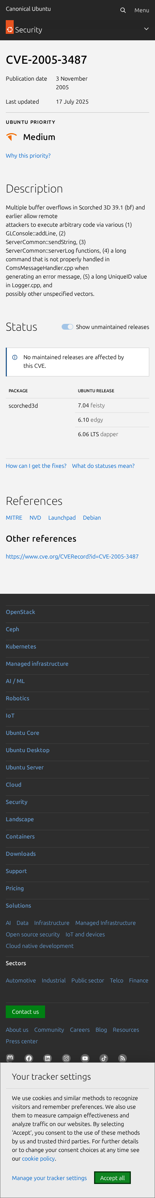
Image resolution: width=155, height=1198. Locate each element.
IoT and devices (85, 934)
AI (8, 922)
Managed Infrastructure (105, 922)
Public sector (87, 980)
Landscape (20, 819)
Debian (92, 517)
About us (17, 1029)
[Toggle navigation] (146, 28)
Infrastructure (52, 922)
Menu (141, 10)
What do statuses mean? (103, 465)
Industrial (54, 980)
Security (16, 802)
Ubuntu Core (22, 732)
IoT (10, 715)
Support (16, 871)
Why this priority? (28, 155)
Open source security (33, 934)
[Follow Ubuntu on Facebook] (30, 1060)
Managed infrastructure (37, 663)
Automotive (21, 980)
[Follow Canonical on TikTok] (105, 1060)
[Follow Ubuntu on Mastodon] (11, 1060)
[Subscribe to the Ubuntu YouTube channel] (86, 1060)
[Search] (123, 10)
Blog (101, 1029)
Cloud (13, 784)
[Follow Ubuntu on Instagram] (68, 1060)
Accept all (112, 1178)
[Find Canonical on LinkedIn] (49, 1060)
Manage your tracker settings (49, 1178)
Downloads (21, 853)
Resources (126, 1029)
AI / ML (15, 681)
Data (22, 922)
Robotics (17, 698)
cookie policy (38, 1158)
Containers (20, 836)
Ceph (12, 629)
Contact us (25, 1011)
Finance (139, 980)
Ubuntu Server (25, 767)
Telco (116, 980)
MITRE (14, 517)
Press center (22, 1041)
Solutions (18, 905)
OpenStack (20, 612)
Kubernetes (21, 646)
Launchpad (62, 517)
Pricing (15, 888)
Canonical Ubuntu (28, 8)
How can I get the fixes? (36, 465)
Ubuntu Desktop (27, 750)
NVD (35, 517)
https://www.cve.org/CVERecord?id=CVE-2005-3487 (72, 556)
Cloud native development (40, 945)
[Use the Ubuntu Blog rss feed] (124, 1060)
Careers (80, 1029)
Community (49, 1029)
